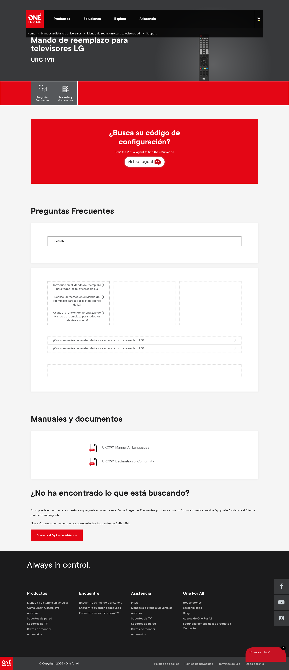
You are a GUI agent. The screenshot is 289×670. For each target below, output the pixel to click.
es (260, 21)
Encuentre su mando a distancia (100, 603)
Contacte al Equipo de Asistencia (57, 535)
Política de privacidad (198, 664)
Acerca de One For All (197, 618)
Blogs (186, 613)
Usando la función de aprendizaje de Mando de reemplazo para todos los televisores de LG (77, 316)
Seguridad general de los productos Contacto (207, 626)
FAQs (134, 603)
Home (31, 33)
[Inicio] (35, 19)
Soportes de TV (37, 624)
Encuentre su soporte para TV (99, 613)
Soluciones (92, 19)
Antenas (32, 613)
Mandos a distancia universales (61, 33)
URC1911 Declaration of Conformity (128, 462)
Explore (120, 19)
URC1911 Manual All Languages (125, 448)
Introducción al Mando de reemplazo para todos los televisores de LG (77, 287)
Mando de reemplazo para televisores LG (113, 33)
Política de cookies (166, 664)
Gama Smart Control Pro (43, 608)
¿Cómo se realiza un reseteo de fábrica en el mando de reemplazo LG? (98, 340)
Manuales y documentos (65, 99)
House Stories (192, 603)
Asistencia (147, 19)
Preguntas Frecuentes (42, 99)
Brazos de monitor (39, 629)
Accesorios (34, 634)
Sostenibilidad (192, 608)
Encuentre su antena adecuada (100, 608)
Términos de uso (229, 664)
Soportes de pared (39, 618)
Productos (62, 19)
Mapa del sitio (255, 664)
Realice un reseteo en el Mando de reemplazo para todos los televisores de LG (77, 301)
